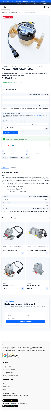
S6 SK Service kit (37, 115)
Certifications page (6, 381)
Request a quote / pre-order (9, 86)
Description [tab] (5, 167)
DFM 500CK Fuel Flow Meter (9, 285)
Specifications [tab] (13, 167)
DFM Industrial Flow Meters (8, 372)
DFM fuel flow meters (13, 12)
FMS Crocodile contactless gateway (10, 375)
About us (4, 389)
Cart (3, 387)
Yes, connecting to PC (8, 124)
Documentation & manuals (10, 89)
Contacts (37, 3)
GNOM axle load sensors (7, 370)
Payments (4, 384)
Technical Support (46, 3)
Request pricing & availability (25, 321)
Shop (6, 12)
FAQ (3, 383)
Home (2, 12)
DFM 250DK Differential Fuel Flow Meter (36, 250)
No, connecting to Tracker (32, 124)
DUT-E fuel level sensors (7, 364)
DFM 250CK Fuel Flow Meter (34, 285)
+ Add (46, 128)
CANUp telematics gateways (8, 369)
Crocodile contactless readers (8, 367)
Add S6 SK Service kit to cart (11, 132)
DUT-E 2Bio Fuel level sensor (8, 373)
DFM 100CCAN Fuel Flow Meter (10, 250)
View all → (45, 218)
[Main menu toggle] (48, 7)
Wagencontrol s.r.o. (6, 359)
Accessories (5, 376)
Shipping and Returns (7, 386)
